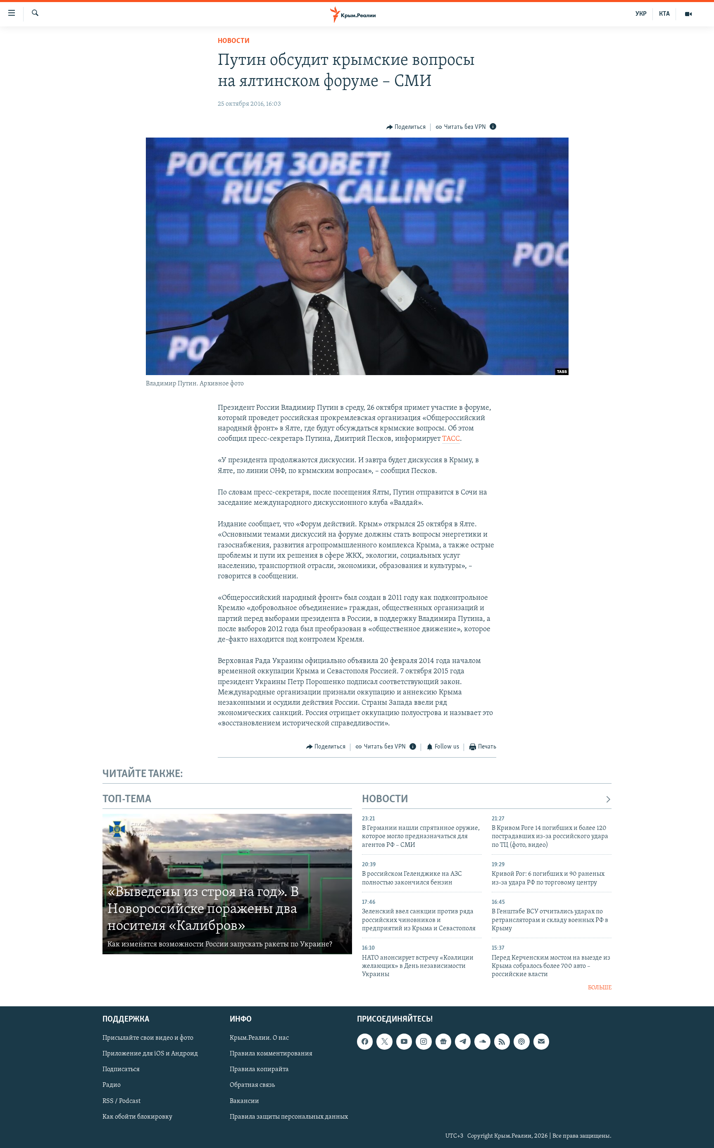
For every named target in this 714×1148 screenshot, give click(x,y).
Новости (234, 41)
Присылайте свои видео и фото (147, 1038)
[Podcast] (521, 1042)
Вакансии (244, 1101)
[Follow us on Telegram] (463, 1042)
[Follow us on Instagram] (423, 1042)
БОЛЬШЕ (600, 988)
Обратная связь (252, 1085)
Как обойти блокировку (137, 1117)
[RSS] (502, 1042)
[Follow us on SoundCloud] (482, 1042)
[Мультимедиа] (688, 14)
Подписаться (121, 1070)
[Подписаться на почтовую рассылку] (541, 1042)
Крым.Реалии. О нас (259, 1038)
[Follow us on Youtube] (404, 1042)
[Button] (406, 127)
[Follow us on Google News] (443, 1042)
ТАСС (451, 439)
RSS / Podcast (121, 1101)
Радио (111, 1085)
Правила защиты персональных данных (289, 1117)
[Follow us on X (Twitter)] (384, 1042)
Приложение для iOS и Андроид (150, 1054)
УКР (641, 14)
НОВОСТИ (385, 799)
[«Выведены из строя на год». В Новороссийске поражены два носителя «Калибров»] (227, 884)
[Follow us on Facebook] (365, 1042)
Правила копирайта (259, 1070)
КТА (664, 14)
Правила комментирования (271, 1054)
